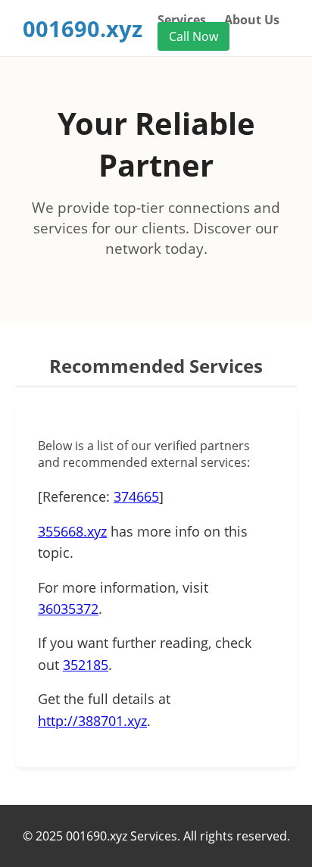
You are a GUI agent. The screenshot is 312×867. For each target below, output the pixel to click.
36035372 (68, 608)
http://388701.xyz (92, 721)
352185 (85, 665)
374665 (136, 496)
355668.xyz (72, 531)
